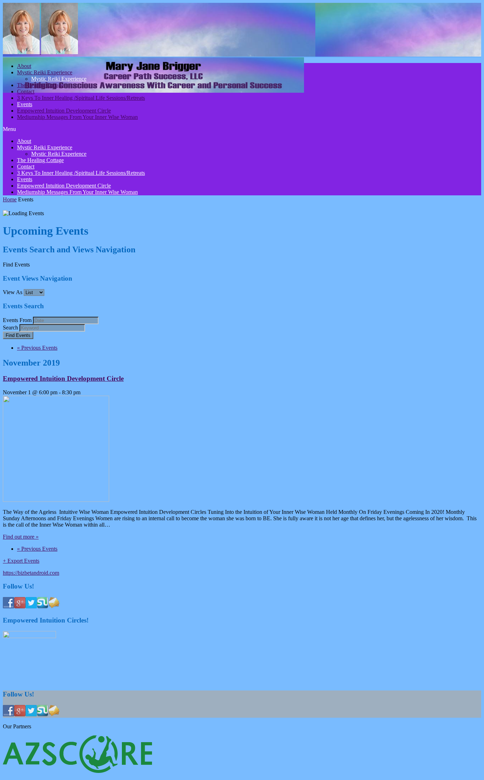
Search (10, 328)
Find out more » (21, 537)
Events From (17, 320)
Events (24, 104)
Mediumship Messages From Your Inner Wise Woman (77, 117)
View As (12, 292)
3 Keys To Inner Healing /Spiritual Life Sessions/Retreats (81, 98)
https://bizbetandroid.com (31, 573)
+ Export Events (21, 561)
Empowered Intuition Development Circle (64, 111)
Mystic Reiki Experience (44, 72)
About (24, 66)
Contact (25, 91)
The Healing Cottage (40, 85)
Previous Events (37, 348)
